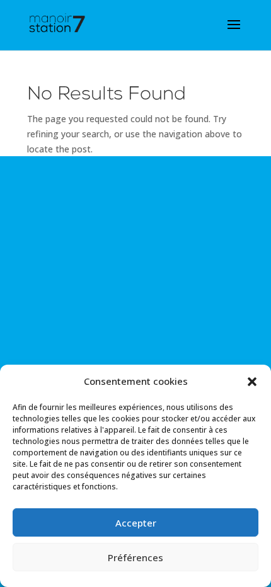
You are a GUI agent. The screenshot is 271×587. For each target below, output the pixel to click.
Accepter (135, 522)
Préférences (135, 557)
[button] (252, 381)
